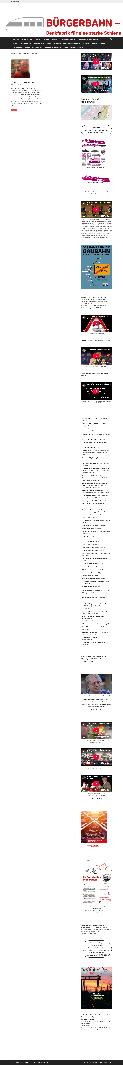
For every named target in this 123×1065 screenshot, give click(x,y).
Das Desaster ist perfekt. (90, 553)
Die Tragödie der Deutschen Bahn (92, 590)
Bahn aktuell (27, 39)
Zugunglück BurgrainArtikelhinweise (90, 100)
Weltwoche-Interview (89, 463)
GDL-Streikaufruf (87, 567)
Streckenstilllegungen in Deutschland (94, 604)
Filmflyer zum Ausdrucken (96, 799)
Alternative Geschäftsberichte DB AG (67, 43)
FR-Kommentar (87, 525)
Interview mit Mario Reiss (90, 434)
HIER (95, 925)
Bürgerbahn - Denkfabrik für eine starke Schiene (34, 1062)
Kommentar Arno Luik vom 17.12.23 (93, 578)
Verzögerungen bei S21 (89, 586)
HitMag (109, 1062)
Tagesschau (85, 450)
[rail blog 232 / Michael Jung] (26, 68)
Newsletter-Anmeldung (33, 47)
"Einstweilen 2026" (88, 476)
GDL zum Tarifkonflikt (89, 563)
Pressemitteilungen (42, 39)
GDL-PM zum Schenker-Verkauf (92, 439)
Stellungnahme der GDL (89, 550)
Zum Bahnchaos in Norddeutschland (93, 442)
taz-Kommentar (87, 528)
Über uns (86, 43)
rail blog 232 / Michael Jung (22, 82)
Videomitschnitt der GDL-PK (91, 547)
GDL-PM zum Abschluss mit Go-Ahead (94, 570)
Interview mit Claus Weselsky (91, 573)
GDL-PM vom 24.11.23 (89, 611)
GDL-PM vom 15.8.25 (89, 418)
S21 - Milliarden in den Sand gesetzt (93, 520)
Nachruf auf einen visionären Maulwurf (93, 656)
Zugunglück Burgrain (53, 47)
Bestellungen (17, 47)
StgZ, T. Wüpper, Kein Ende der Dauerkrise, (96, 536)
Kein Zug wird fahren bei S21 (91, 510)
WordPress (101, 1062)
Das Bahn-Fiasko (87, 597)
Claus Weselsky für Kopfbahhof (92, 458)
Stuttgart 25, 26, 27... (88, 542)
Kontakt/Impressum (99, 43)
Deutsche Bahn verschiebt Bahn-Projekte (95, 558)
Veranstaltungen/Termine (88, 39)
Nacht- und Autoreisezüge (22, 43)
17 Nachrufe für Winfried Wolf (98, 709)
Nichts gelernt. (86, 515)
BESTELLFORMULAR (87, 1019)
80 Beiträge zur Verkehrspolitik (92, 699)
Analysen (55, 39)
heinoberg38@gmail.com (96, 912)
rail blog (16, 39)
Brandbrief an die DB (88, 447)
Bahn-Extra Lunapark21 (42, 43)
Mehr (13, 110)
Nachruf (83, 340)
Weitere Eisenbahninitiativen (74, 47)
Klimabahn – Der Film (69, 39)
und (96, 130)
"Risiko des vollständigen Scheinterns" (94, 490)
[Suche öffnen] (111, 39)
